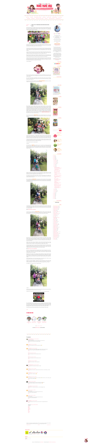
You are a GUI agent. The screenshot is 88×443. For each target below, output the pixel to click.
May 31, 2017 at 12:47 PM (35, 372)
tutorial (55, 239)
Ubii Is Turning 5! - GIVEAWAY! (57, 175)
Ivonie (28, 381)
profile (55, 231)
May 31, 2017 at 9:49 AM (34, 348)
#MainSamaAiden (56, 207)
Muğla (29, 407)
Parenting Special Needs (40, 18)
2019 (54, 157)
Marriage (28, 18)
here (57, 42)
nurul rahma (29, 348)
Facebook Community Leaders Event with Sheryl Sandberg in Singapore (59, 149)
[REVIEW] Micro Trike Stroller (32, 209)
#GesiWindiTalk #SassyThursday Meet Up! (57, 182)
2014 (54, 194)
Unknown (29, 344)
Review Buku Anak (51, 18)
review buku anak (56, 233)
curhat (55, 220)
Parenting (33, 18)
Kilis (28, 410)
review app (55, 232)
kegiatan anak (56, 224)
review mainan (56, 235)
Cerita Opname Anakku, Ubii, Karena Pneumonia (57, 187)
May (54, 166)
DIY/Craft (46, 18)
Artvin (29, 406)
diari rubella (56, 221)
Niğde (28, 409)
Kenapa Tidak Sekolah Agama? (57, 181)
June (55, 165)
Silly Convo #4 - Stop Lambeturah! (32, 248)
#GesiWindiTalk (56, 206)
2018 (54, 158)
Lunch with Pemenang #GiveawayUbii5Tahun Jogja (57, 167)
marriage (55, 226)
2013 (54, 195)
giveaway (55, 222)
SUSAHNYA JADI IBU (56, 213)
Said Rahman (29, 372)
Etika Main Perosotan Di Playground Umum (59, 144)
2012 (54, 196)
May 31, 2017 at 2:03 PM (33, 381)
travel (55, 238)
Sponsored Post (58, 18)
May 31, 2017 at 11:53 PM (32, 395)
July (54, 164)
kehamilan (55, 225)
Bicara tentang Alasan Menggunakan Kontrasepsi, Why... (57, 177)
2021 (54, 155)
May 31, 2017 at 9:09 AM (33, 344)
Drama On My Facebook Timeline (57, 172)
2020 (54, 156)
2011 (54, 197)
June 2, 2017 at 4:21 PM (34, 400)
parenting (55, 228)
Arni (28, 395)
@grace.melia (37, 327)
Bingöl (29, 411)
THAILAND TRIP (56, 214)
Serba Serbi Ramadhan (57, 171)
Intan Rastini (29, 400)
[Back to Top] (86, 440)
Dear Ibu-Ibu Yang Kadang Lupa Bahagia (57, 179)
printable (55, 230)
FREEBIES (55, 210)
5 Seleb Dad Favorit (56, 183)
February (55, 190)
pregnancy (55, 229)
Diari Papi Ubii (56, 209)
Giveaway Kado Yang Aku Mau (59, 135)
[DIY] (54, 216)
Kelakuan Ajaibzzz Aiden (57, 170)
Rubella (55, 212)
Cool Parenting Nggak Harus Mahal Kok (57, 174)
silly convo (55, 237)
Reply (28, 354)
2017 (54, 159)
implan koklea (56, 223)
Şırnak (29, 408)
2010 (54, 198)
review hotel (56, 234)
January (55, 191)
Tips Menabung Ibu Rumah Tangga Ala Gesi (57, 169)
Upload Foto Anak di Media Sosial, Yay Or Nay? (57, 186)
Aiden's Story (56, 208)
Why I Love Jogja (56, 178)
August (55, 163)
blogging (55, 219)
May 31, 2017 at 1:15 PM (33, 376)
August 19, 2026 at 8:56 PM (34, 404)
